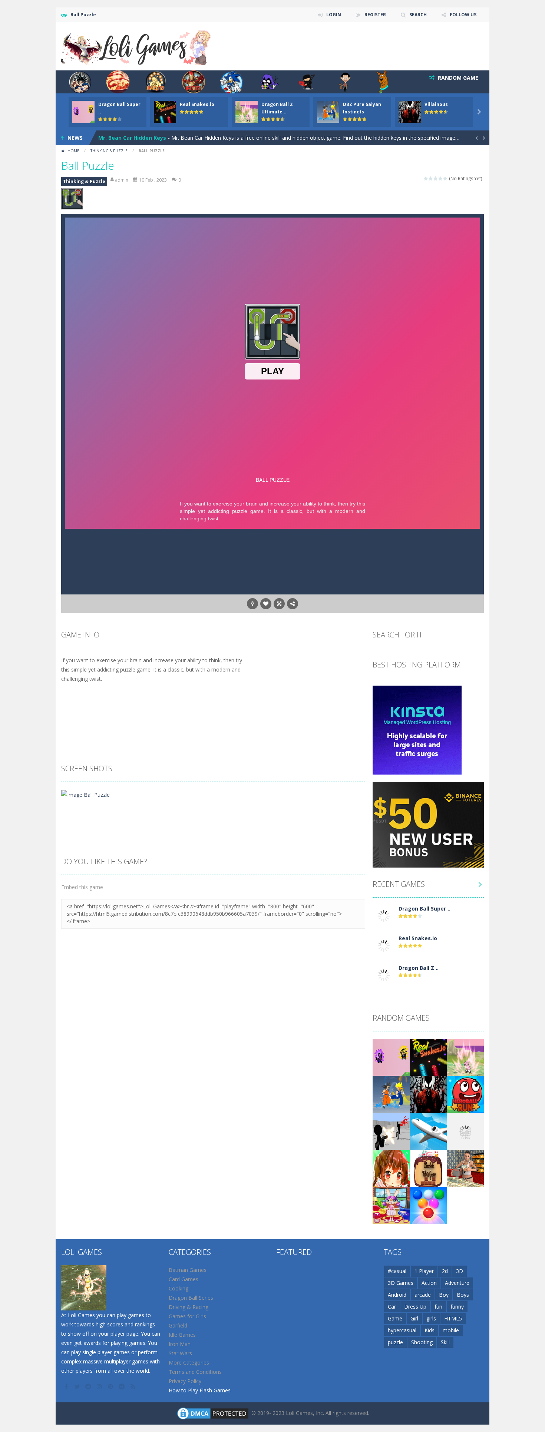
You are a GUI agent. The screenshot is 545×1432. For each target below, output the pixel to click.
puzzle (395, 1342)
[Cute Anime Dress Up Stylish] (391, 1167)
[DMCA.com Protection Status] (213, 1412)
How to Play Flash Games (200, 1390)
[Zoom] (85, 794)
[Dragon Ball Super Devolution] (384, 915)
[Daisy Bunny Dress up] (391, 1205)
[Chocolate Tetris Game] (428, 1167)
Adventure (457, 1282)
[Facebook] (66, 1386)
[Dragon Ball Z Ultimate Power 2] (384, 974)
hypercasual (402, 1330)
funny (457, 1306)
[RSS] (133, 1386)
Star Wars (180, 1353)
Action (429, 1282)
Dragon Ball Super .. (424, 908)
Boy (444, 1294)
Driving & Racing (188, 1306)
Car (392, 1306)
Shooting (422, 1342)
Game (395, 1318)
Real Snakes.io (197, 104)
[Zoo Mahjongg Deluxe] (465, 1130)
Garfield (178, 1325)
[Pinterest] (111, 1386)
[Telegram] (122, 1386)
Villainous (436, 104)
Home (73, 150)
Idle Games (182, 1334)
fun (438, 1306)
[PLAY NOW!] (83, 111)
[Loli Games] (136, 45)
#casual (397, 1270)
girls (431, 1318)
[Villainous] (428, 1093)
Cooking (178, 1288)
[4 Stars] (440, 178)
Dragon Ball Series (191, 1297)
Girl (414, 1318)
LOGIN (333, 14)
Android (397, 1294)
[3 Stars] (435, 178)
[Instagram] (100, 1386)
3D (459, 1270)
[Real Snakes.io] (384, 945)
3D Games (400, 1282)
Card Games (183, 1279)
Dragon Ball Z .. (419, 967)
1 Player (424, 1270)
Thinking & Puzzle (109, 150)
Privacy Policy (185, 1381)
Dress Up (415, 1306)
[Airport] (428, 1130)
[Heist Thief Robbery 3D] (465, 1167)
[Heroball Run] (465, 1093)
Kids (430, 1330)
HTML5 (453, 1318)
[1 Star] (426, 178)
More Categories (189, 1362)
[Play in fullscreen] (279, 603)
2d (445, 1270)
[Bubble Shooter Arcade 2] (428, 1205)
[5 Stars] (445, 178)
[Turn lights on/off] (252, 603)
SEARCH (418, 14)
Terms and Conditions (195, 1371)
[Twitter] (77, 1386)
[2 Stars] (431, 178)
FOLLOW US (463, 14)
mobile (451, 1330)
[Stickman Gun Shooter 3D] (391, 1130)
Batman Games (188, 1269)
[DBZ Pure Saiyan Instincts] (391, 1093)
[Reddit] (89, 1386)
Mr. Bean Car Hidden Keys (132, 137)
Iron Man (180, 1344)
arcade (422, 1294)
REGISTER (375, 14)
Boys (463, 1294)
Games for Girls (187, 1316)
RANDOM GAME (457, 77)
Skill (445, 1342)
